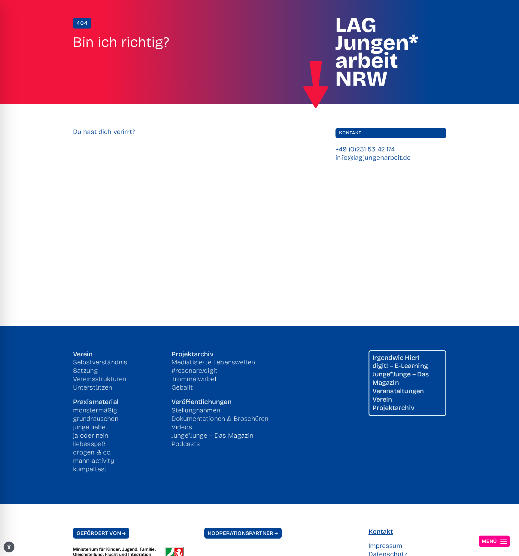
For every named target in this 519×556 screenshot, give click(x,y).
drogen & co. (92, 452)
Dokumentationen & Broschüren (220, 419)
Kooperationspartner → (243, 533)
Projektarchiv (192, 354)
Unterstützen (92, 387)
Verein (83, 354)
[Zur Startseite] (315, 84)
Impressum (385, 546)
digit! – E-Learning (400, 366)
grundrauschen (95, 419)
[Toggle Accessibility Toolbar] (9, 547)
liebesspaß (89, 444)
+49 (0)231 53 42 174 (365, 149)
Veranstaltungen (398, 391)
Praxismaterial (96, 402)
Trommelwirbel (193, 379)
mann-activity (93, 461)
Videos (181, 427)
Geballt (182, 387)
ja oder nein (90, 435)
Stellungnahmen (195, 410)
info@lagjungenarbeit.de (373, 158)
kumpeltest (90, 469)
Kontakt (381, 532)
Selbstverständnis (100, 362)
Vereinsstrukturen (99, 379)
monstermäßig (95, 410)
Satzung (85, 371)
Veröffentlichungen (201, 402)
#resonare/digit (194, 371)
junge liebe (89, 427)
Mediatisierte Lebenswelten (213, 362)
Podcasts (185, 444)
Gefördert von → (101, 533)
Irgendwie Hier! (396, 358)
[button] (494, 541)
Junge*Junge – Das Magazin (212, 435)
